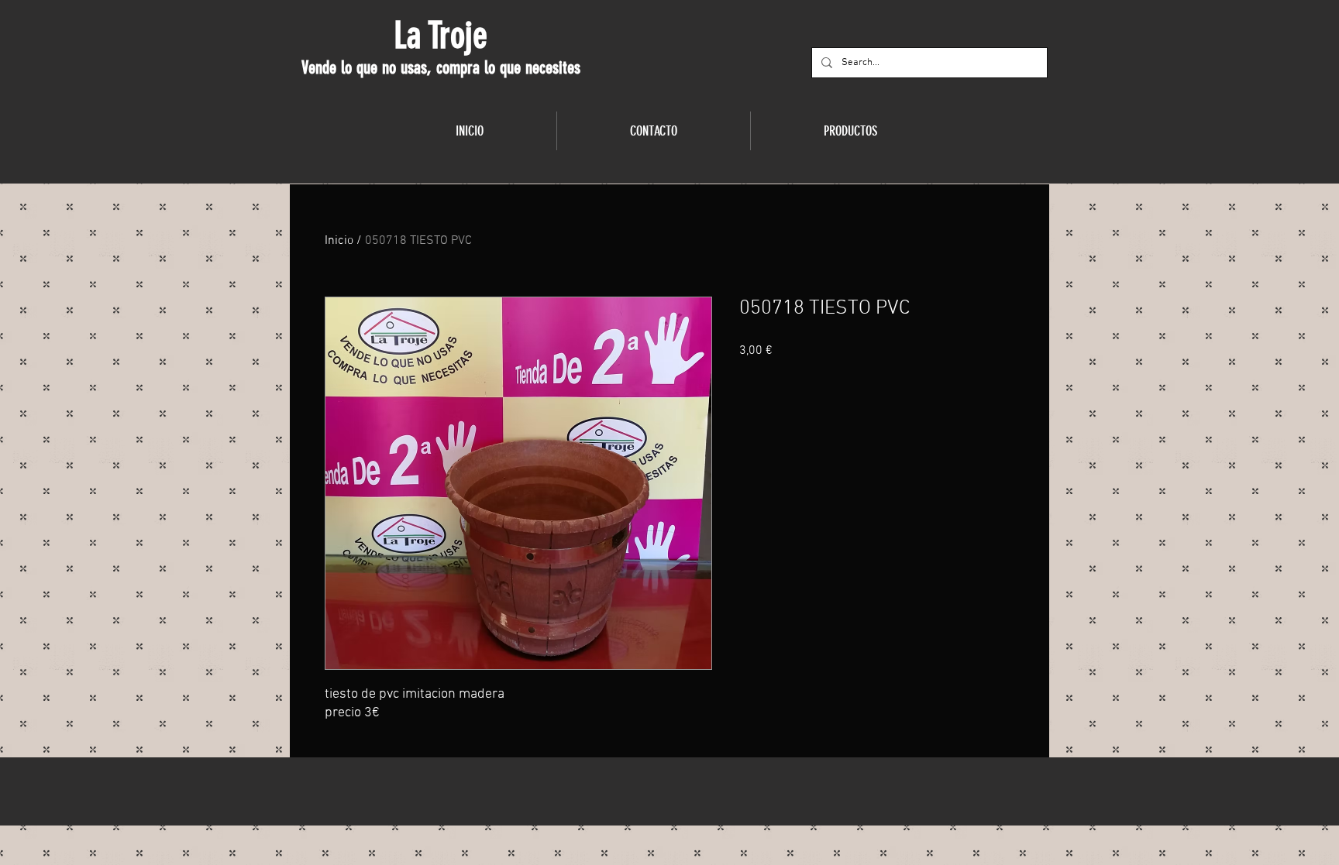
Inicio (339, 241)
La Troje (440, 35)
